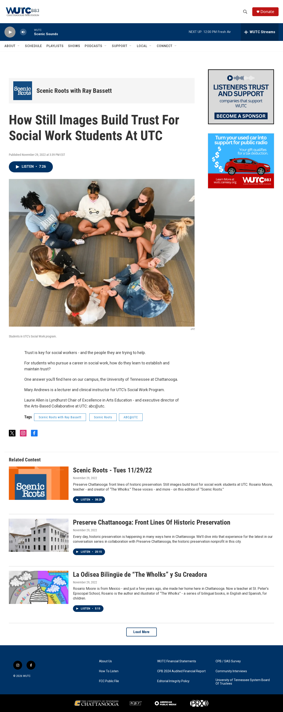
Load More (141, 632)
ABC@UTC (131, 417)
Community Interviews (231, 671)
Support (119, 46)
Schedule (33, 46)
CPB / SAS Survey (228, 661)
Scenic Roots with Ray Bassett (74, 90)
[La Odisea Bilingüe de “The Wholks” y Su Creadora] (39, 587)
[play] (9, 32)
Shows (74, 46)
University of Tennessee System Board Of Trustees (243, 681)
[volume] (23, 32)
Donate (267, 11)
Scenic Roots (103, 417)
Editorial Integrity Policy (173, 681)
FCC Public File (109, 681)
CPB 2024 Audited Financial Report (181, 671)
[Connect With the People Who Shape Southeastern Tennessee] (241, 96)
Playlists (55, 46)
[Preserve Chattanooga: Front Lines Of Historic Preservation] (39, 535)
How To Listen (109, 671)
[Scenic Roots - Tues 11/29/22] (39, 483)
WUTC (27, 676)
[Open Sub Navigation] (19, 46)
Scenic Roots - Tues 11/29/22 (112, 470)
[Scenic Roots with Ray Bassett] (22, 90)
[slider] (30, 32)
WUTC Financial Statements (176, 661)
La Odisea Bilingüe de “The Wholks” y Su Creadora (140, 574)
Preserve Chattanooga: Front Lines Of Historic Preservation (151, 522)
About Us (105, 661)
